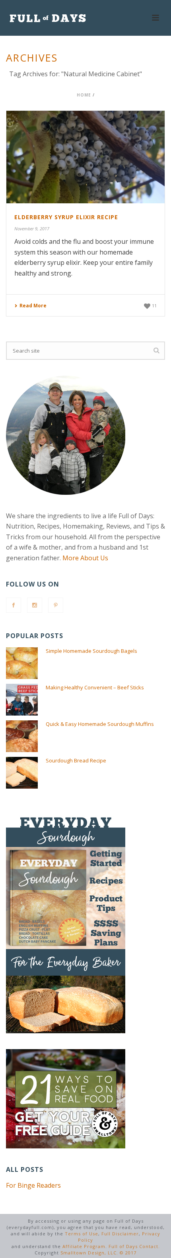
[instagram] (34, 605)
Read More (33, 305)
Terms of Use (81, 1234)
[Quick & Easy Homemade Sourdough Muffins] (22, 736)
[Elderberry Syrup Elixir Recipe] (85, 157)
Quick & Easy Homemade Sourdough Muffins (100, 723)
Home (84, 95)
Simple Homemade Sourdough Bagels (91, 650)
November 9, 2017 (31, 229)
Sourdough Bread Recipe (76, 760)
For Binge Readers (33, 1185)
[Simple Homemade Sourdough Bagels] (22, 663)
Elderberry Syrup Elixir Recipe (66, 217)
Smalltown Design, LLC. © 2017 (98, 1253)
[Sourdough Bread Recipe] (22, 773)
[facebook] (13, 605)
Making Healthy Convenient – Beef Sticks (95, 687)
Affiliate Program (83, 1246)
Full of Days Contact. (134, 1246)
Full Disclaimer (120, 1234)
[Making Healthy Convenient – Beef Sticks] (22, 700)
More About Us (85, 558)
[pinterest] (55, 605)
